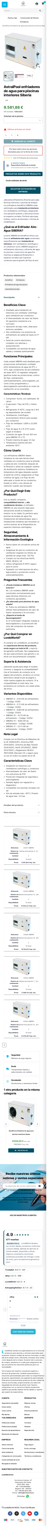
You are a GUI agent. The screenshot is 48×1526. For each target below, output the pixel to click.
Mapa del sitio (29, 1430)
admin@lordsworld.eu (26, 1493)
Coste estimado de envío (11, 1460)
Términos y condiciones (32, 1456)
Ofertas (27, 1407)
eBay (12, 1297)
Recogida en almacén (9, 1463)
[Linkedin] (36, 1513)
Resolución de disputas (10, 1434)
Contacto (27, 1423)
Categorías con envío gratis (11, 1456)
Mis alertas (6, 1414)
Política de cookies (8, 1423)
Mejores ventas (30, 1403)
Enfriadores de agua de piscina (16, 284)
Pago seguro (28, 1445)
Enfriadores (20, 280)
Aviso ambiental (7, 1452)
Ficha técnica (10, 812)
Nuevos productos (31, 1411)
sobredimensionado (12, 289)
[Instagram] (16, 1513)
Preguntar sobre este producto (23, 174)
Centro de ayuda (8, 1448)
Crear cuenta (6, 1411)
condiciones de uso (29, 1190)
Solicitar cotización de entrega (23, 190)
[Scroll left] (6, 1124)
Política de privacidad (9, 1426)
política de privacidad (23, 1193)
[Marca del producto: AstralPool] (7, 100)
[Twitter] (23, 1513)
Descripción (9, 297)
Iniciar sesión (6, 1407)
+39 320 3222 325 (24, 1491)
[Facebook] (10, 1513)
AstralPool (8, 280)
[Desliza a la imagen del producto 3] (30, 76)
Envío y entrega (30, 1448)
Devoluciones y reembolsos (34, 1452)
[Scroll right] (37, 1124)
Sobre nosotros (7, 1445)
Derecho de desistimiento (11, 1430)
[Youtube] (29, 1513)
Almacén (27, 1426)
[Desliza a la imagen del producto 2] (19, 76)
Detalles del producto (13, 805)
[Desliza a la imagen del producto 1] (8, 76)
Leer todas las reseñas (23, 1331)
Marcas (27, 1414)
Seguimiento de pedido (10, 1403)
